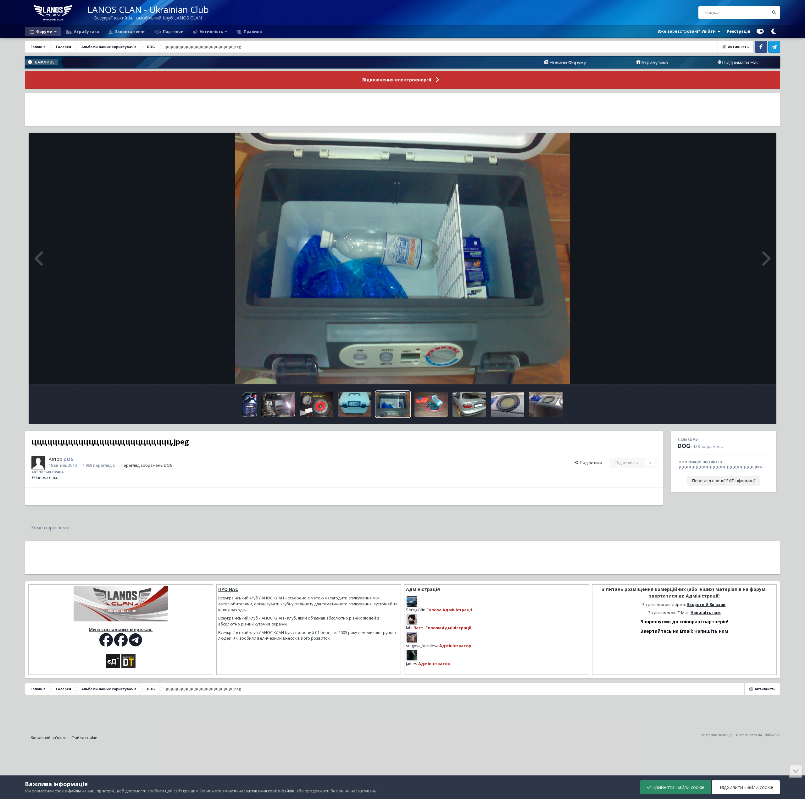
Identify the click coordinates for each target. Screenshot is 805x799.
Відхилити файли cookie (746, 787)
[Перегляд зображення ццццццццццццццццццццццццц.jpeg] (316, 404)
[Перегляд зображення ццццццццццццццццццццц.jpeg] (469, 404)
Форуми (44, 31)
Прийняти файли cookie (677, 787)
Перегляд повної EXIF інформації (723, 480)
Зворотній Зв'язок (706, 604)
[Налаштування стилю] (760, 31)
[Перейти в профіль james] (412, 655)
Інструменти (750, 372)
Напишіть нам (706, 612)
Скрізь (754, 12)
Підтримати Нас (677, 62)
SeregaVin (415, 610)
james (411, 663)
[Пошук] (774, 12)
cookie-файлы (68, 791)
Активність (211, 31)
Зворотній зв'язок (48, 737)
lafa (409, 628)
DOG (683, 445)
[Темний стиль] (773, 31)
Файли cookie (84, 737)
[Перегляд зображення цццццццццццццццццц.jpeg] (546, 404)
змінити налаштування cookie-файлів (258, 791)
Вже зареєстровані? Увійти (688, 31)
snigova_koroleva (422, 645)
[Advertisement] (402, 109)
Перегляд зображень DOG (147, 465)
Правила (252, 31)
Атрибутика (86, 31)
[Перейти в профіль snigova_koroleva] (412, 637)
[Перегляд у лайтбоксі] (402, 258)
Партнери (173, 31)
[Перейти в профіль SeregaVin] (412, 601)
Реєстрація (738, 31)
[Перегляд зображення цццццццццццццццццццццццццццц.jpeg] (431, 404)
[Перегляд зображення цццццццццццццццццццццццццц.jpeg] (354, 404)
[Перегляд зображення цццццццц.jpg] (249, 404)
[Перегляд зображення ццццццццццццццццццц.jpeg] (508, 404)
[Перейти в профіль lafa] (412, 619)
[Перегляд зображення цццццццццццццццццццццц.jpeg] (278, 404)
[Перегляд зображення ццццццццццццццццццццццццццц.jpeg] (393, 404)
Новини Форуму (504, 62)
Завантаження (130, 31)
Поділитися (590, 462)
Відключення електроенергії (396, 80)
